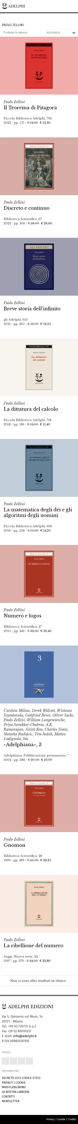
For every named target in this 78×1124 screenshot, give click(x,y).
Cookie (21, 1082)
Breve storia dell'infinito (32, 309)
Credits (72, 1119)
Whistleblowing (14, 1087)
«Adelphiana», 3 (23, 744)
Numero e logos (22, 616)
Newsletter (10, 1101)
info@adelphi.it (25, 1036)
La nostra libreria (15, 1092)
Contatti (8, 1096)
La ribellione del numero (33, 945)
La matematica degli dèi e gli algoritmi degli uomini (38, 512)
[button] (5, 1061)
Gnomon (14, 845)
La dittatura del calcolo (31, 409)
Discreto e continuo (27, 208)
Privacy (7, 1082)
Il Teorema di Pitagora (30, 108)
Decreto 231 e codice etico (21, 1078)
